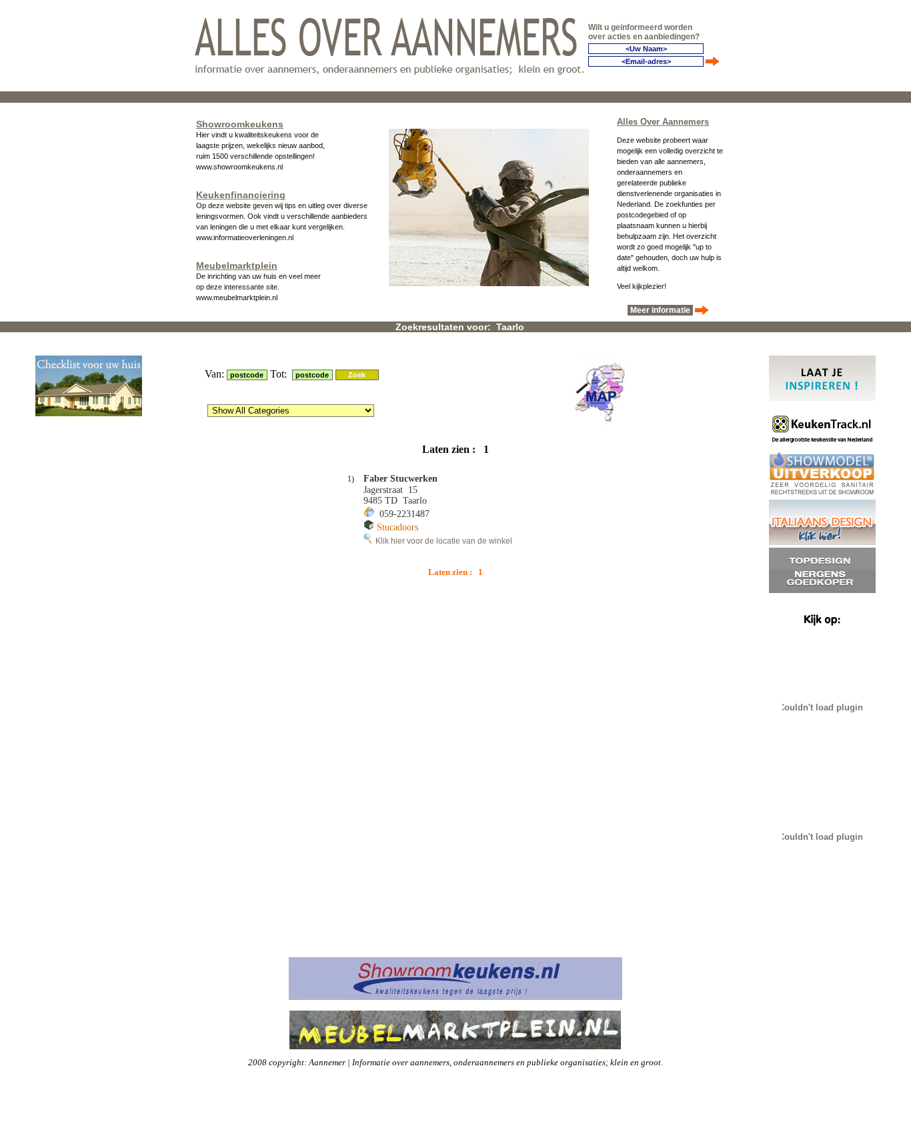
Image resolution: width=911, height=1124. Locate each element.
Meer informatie (660, 310)
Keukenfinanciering (240, 194)
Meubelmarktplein (236, 265)
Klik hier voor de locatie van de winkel (441, 541)
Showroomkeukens (239, 124)
